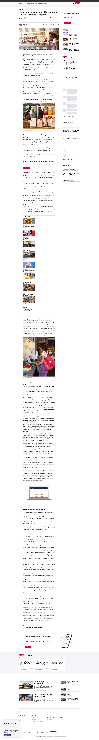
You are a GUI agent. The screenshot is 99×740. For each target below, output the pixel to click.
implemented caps (32, 550)
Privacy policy (38, 736)
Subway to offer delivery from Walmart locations (72, 699)
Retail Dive (61, 719)
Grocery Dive (62, 715)
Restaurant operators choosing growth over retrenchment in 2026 (71, 137)
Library (36, 3)
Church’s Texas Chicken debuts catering (72, 693)
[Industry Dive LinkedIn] (20, 715)
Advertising (48, 713)
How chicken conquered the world (71, 126)
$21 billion (37, 322)
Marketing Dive (62, 717)
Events (39, 3)
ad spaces (52, 600)
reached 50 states (33, 320)
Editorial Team (34, 715)
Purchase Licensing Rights (37, 721)
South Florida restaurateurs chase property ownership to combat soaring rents (71, 131)
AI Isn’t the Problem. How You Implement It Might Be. (70, 179)
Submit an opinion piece (50, 717)
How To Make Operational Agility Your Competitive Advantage (72, 62)
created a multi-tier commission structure (40, 547)
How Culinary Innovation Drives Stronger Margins (72, 76)
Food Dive (61, 713)
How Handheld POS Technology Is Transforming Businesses (73, 70)
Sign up (78, 3)
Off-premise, (30, 627)
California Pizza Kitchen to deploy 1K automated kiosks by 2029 (73, 683)
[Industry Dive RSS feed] (27, 715)
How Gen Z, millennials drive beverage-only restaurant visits (74, 34)
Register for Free (7, 735)
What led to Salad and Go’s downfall (74, 44)
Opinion (32, 3)
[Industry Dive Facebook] (22, 715)
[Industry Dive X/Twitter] (25, 715)
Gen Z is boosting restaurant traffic (73, 39)
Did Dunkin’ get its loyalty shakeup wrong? (42, 683)
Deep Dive (28, 3)
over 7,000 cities (31, 324)
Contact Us (34, 717)
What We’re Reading (36, 724)
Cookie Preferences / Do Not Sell (60, 736)
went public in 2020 (45, 320)
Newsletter (34, 719)
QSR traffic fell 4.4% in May (73, 688)
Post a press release (70, 116)
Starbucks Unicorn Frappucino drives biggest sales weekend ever (74, 49)
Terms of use (44, 736)
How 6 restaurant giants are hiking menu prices (43, 695)
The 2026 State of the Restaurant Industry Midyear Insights (70, 168)
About (33, 713)
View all (64, 80)
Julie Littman (25, 24)
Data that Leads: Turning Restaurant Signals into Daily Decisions (71, 174)
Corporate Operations (37, 627)
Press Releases (44, 3)
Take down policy (50, 736)
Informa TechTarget (53, 731)
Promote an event (69, 159)
